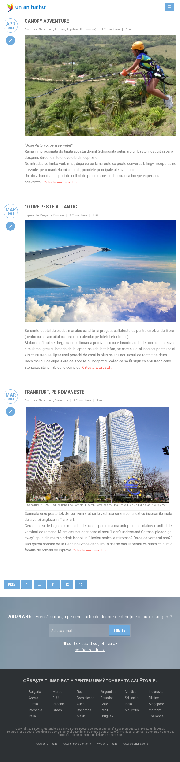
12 (67, 584)
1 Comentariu (111, 29)
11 (53, 584)
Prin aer (60, 29)
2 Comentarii (78, 215)
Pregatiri (46, 215)
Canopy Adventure (47, 21)
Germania (61, 400)
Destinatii (31, 29)
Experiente (46, 29)
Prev (11, 584)
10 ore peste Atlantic (51, 207)
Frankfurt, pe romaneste (55, 392)
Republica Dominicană (82, 29)
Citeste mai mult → (60, 182)
